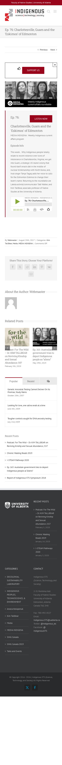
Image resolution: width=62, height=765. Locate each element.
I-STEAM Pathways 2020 (18, 460)
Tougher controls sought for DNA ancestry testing (29, 418)
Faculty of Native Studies (21, 2)
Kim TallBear (13, 616)
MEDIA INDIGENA (26, 243)
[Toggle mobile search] (48, 11)
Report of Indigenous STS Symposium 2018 (26, 477)
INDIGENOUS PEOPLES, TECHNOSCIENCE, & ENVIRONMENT (16, 596)
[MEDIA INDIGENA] (31, 82)
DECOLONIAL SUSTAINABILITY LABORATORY (14, 580)
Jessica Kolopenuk (15, 609)
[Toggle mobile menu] (55, 11)
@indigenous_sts (48, 623)
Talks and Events (14, 651)
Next (52, 49)
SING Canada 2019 (15, 644)
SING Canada (13, 637)
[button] (7, 347)
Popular (13, 381)
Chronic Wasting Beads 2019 (19, 453)
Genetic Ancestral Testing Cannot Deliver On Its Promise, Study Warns (29, 391)
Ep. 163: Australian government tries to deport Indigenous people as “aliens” (43, 354)
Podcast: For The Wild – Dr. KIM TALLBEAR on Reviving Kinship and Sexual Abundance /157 (16, 356)
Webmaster (12, 240)
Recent (31, 381)
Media (15, 243)
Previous (43, 49)
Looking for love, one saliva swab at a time (26, 405)
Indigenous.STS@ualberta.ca (47, 620)
